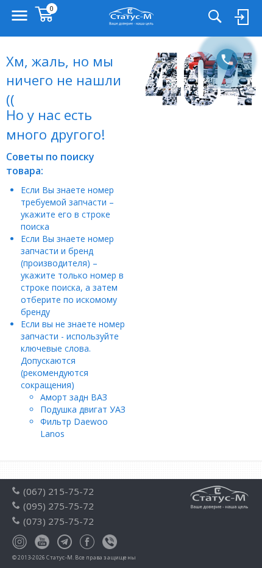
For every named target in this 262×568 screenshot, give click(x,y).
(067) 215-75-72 (58, 491)
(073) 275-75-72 (58, 521)
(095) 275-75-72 (58, 506)
